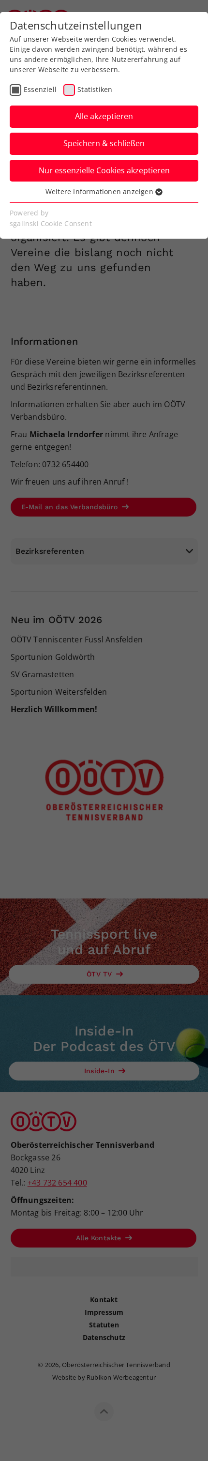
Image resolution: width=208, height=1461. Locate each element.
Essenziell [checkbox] (40, 89)
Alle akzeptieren (104, 116)
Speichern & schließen (104, 143)
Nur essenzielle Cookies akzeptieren (104, 170)
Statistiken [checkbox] (94, 89)
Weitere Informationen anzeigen (100, 191)
